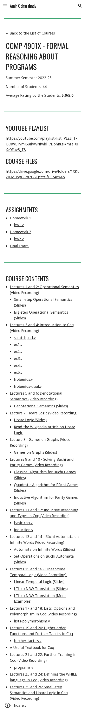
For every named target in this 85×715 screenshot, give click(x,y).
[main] (42, 64)
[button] (5, 5)
